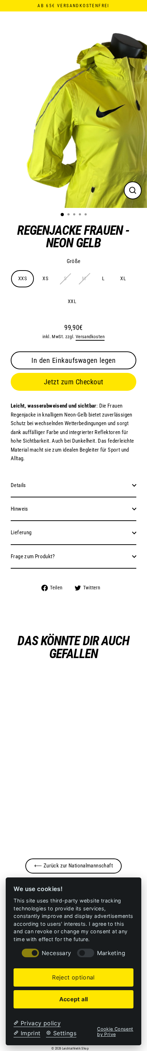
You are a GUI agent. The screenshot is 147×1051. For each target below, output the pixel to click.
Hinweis (19, 509)
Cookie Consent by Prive (115, 1031)
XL (123, 278)
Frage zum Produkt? (33, 556)
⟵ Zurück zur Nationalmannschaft (73, 865)
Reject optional (73, 977)
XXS (22, 278)
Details (18, 485)
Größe (74, 261)
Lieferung (21, 532)
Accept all (73, 999)
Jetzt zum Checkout (73, 382)
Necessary (56, 953)
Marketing (111, 953)
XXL (72, 301)
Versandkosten (90, 336)
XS (45, 278)
